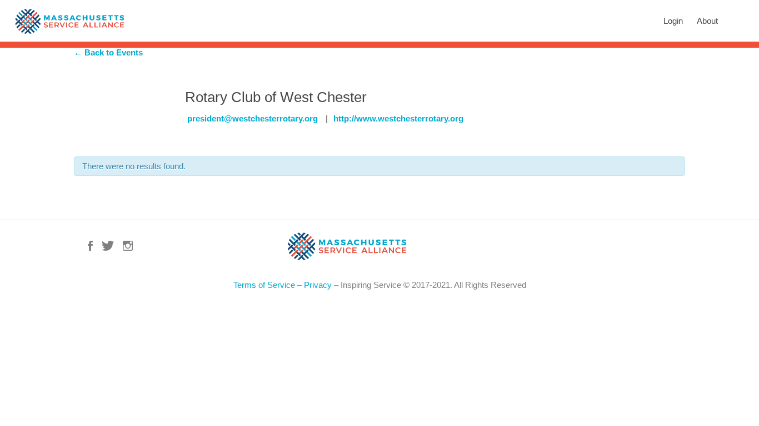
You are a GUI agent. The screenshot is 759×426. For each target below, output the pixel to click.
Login (673, 21)
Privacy (318, 285)
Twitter (108, 245)
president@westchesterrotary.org (252, 118)
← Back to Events (108, 52)
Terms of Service (264, 285)
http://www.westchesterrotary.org (398, 118)
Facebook (90, 245)
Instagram (128, 245)
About (707, 21)
